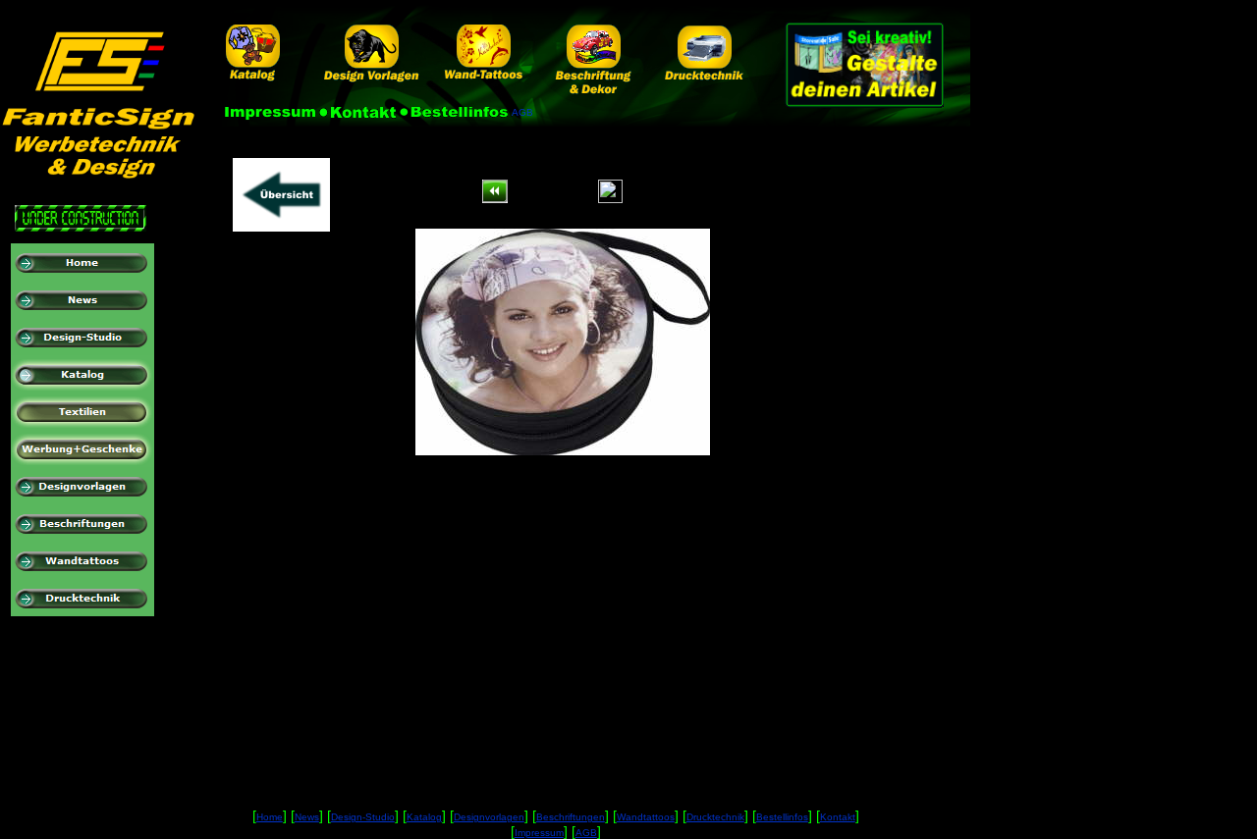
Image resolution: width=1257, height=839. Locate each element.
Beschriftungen (570, 817)
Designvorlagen (489, 817)
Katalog (424, 817)
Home (269, 817)
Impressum (539, 832)
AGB (586, 832)
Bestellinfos (782, 817)
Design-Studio (363, 817)
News (307, 817)
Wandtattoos (646, 817)
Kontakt (837, 817)
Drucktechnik (715, 817)
